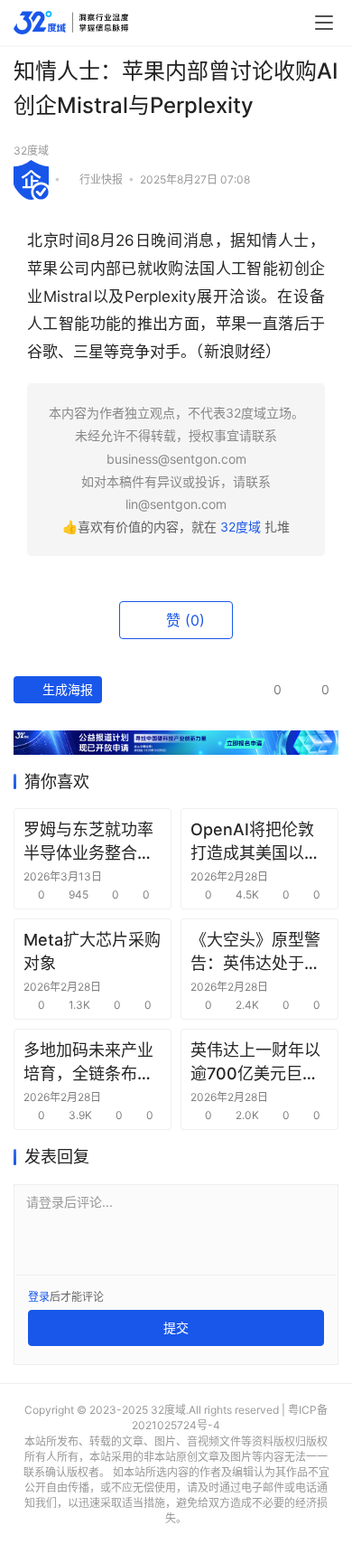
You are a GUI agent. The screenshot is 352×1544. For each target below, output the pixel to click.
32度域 (31, 150)
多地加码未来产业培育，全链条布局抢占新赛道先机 (88, 1062)
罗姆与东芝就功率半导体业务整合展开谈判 (88, 841)
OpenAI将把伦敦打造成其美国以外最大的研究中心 (255, 841)
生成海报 (66, 689)
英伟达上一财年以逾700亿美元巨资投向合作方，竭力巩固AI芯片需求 (255, 1062)
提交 (176, 1327)
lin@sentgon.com (176, 504)
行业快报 (101, 178)
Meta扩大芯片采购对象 (92, 951)
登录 (39, 1297)
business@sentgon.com (176, 458)
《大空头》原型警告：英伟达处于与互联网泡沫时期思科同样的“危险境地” (255, 952)
